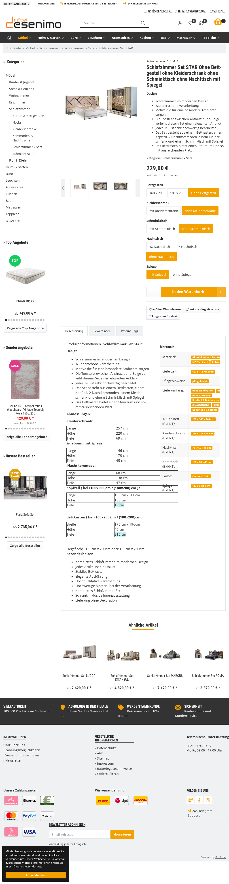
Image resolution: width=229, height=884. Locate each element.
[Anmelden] (180, 23)
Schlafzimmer (19, 109)
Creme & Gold (200, 476)
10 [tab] (30, 320)
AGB (100, 753)
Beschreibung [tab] (74, 331)
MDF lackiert (200, 362)
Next (138, 130)
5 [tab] (17, 320)
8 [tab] (25, 320)
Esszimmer (17, 102)
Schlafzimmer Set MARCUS (165, 676)
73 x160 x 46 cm (201, 447)
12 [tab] (35, 320)
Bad (164, 38)
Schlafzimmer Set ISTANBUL (122, 678)
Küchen (145, 38)
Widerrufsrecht (108, 774)
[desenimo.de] (38, 22)
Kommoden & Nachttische (23, 138)
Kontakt (217, 10)
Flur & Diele (18, 160)
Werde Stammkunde (143, 706)
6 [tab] (19, 320)
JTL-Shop (220, 857)
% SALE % (13, 221)
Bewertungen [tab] (101, 331)
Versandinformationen (22, 755)
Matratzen (184, 38)
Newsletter (13, 760)
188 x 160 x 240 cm (203, 419)
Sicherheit (193, 706)
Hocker (18, 122)
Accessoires (121, 38)
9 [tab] (27, 320)
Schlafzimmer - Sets (177, 158)
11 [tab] (33, 320)
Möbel (23, 38)
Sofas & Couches (21, 89)
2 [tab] (9, 320)
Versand (174, 175)
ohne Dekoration (202, 390)
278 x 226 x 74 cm (202, 433)
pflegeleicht (199, 381)
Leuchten (95, 38)
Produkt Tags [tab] (129, 331)
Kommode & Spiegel (204, 409)
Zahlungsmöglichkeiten (22, 750)
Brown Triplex (25, 301)
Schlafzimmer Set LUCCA (78, 676)
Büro (74, 38)
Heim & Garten (49, 38)
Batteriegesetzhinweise (114, 768)
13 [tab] (38, 320)
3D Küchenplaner (160, 10)
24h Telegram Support (143, 3)
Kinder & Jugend (21, 82)
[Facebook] (199, 800)
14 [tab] (41, 320)
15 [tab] (44, 320)
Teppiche (209, 38)
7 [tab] (22, 320)
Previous (70, 130)
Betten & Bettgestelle (28, 116)
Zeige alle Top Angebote (25, 328)
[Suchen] (143, 23)
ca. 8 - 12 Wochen (203, 371)
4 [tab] (14, 320)
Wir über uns (15, 745)
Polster (216, 362)
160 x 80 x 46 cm (202, 462)
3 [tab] (11, 320)
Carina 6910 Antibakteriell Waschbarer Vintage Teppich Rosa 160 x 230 (25, 409)
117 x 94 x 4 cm (201, 485)
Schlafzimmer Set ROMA (208, 676)
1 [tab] (6, 320)
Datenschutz (106, 748)
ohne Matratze (201, 395)
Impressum (105, 763)
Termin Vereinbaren (191, 10)
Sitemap (103, 758)
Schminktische (23, 154)
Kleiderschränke (25, 129)
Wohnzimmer (19, 95)
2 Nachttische (200, 404)
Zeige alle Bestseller (25, 545)
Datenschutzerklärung (27, 866)
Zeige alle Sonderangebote (26, 437)
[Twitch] (190, 800)
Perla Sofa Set (25, 515)
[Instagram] (208, 800)
